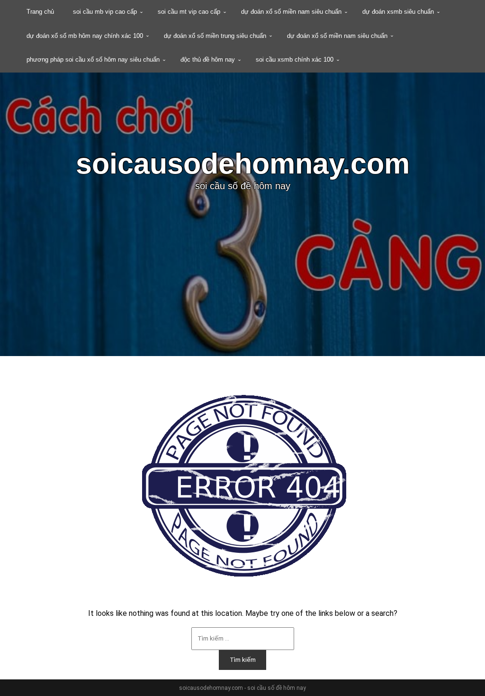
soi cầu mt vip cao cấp (189, 11)
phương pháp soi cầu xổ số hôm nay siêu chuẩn (93, 59)
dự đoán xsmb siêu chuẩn (398, 11)
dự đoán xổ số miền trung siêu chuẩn (215, 35)
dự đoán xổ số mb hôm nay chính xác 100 (85, 35)
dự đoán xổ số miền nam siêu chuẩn (291, 11)
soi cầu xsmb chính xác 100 (294, 59)
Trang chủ (40, 11)
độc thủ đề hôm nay (207, 59)
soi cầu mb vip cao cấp (105, 11)
